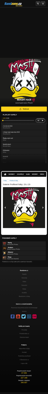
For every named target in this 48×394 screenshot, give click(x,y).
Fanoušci (24, 285)
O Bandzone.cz (24, 359)
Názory (35, 174)
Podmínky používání (24, 356)
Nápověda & (24, 348)
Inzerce (24, 311)
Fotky (5, 180)
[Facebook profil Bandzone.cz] (13, 316)
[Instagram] (29, 316)
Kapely (24, 274)
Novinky (12, 174)
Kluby (24, 289)
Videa (42, 174)
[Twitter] (24, 316)
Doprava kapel (24, 337)
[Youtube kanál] (18, 316)
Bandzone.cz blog (24, 296)
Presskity (24, 330)
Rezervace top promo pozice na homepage (24, 307)
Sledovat (26, 109)
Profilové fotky (14, 180)
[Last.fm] (34, 316)
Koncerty (24, 278)
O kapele (20, 174)
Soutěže (24, 292)
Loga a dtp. (24, 363)
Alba (28, 174)
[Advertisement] (24, 33)
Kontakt (24, 352)
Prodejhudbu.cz (24, 333)
